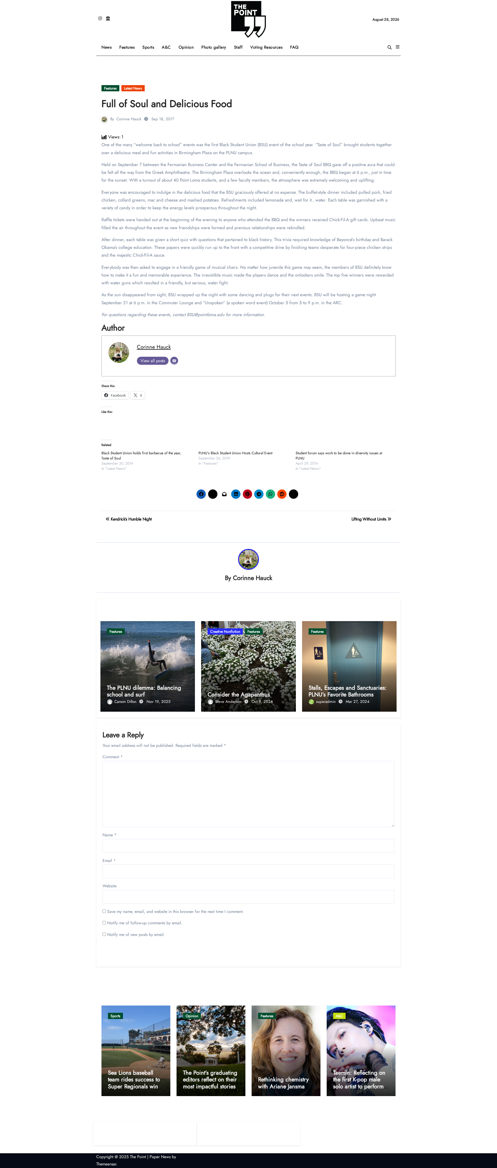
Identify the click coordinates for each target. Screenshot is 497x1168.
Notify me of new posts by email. (136, 935)
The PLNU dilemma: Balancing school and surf (144, 690)
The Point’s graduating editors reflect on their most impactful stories (210, 1079)
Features (128, 45)
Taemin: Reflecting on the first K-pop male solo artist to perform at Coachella (359, 1082)
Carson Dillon (126, 701)
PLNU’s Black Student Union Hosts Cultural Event (235, 453)
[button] (397, 47)
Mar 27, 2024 (357, 701)
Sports (150, 45)
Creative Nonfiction (225, 631)
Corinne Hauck (128, 119)
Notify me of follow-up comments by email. (144, 923)
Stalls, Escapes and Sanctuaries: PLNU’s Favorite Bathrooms (348, 690)
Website (109, 886)
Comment (113, 757)
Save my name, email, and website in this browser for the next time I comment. (175, 911)
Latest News (133, 88)
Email (109, 861)
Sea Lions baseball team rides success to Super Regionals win (134, 1079)
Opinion (188, 45)
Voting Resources (266, 47)
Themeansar (106, 1164)
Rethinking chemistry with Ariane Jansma (283, 1082)
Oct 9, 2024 (262, 701)
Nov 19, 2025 (158, 701)
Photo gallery (213, 47)
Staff (238, 47)
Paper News (160, 1157)
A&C (168, 45)
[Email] (174, 360)
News (106, 47)
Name (109, 835)
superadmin (326, 701)
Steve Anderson (229, 701)
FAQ (294, 47)
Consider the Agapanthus (239, 694)
